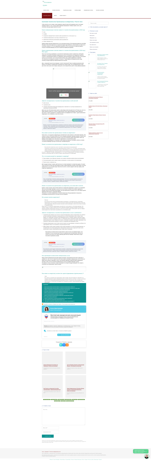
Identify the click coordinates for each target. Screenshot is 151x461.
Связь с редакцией (45, 451)
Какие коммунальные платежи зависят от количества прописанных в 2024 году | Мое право (61, 288)
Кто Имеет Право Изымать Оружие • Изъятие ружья (97, 115)
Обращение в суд (93, 37)
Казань (72, 459)
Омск (83, 459)
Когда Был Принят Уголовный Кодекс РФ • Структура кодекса (96, 124)
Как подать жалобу (93, 33)
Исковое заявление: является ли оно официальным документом (96, 133)
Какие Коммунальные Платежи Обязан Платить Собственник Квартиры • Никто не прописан (75, 389)
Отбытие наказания (67, 10)
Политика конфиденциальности (55, 451)
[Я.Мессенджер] (61, 344)
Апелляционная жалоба (94, 42)
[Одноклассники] (67, 344)
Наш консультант (47, 15)
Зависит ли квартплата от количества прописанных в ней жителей (56, 289)
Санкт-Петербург (56, 459)
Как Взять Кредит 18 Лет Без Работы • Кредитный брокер (98, 107)
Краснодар (96, 459)
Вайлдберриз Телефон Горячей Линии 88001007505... (102, 55)
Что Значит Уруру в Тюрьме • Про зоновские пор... (102, 64)
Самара (86, 459)
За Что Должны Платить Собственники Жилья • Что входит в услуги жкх (75, 365)
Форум (55, 15)
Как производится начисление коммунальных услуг (54, 299)
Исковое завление (100, 10)
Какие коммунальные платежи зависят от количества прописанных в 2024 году (59, 286)
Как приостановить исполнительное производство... (100, 73)
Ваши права (92, 35)
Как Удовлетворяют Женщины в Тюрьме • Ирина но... (102, 82)
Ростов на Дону (91, 459)
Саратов (100, 459)
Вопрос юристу (63, 15)
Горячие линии (78, 10)
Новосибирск (62, 459)
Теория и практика (56, 10)
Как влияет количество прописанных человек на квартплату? (55, 291)
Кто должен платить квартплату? (50, 296)
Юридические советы (88, 10)
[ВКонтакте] (64, 344)
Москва (51, 459)
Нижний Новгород (77, 459)
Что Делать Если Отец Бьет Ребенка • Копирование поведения (96, 98)
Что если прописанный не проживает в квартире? (53, 293)
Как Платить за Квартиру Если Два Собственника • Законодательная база (52, 389)
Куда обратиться (93, 44)
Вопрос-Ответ (46, 10)
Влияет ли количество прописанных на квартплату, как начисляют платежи (58, 295)
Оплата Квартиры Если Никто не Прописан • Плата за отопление (51, 365)
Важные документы (93, 49)
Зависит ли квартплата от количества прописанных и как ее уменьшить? (57, 298)
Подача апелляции (93, 40)
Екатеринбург (68, 459)
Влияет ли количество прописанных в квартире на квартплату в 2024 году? (58, 292)
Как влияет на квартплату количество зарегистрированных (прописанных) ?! (58, 301)
